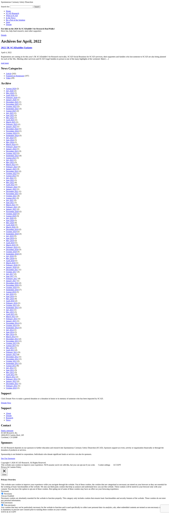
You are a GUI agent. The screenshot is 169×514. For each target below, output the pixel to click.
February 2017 (11, 278)
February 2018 (11, 265)
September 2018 (12, 254)
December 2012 (12, 357)
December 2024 (12, 129)
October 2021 (11, 196)
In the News (10, 18)
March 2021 (10, 205)
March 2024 (10, 144)
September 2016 (12, 290)
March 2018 (10, 263)
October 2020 (11, 214)
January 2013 (11, 354)
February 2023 (11, 167)
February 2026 (11, 97)
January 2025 (11, 127)
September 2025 (12, 109)
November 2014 (12, 323)
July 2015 (10, 310)
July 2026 (10, 91)
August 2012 (11, 366)
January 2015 (11, 321)
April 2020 (10, 225)
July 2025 (10, 113)
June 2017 (10, 276)
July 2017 (10, 274)
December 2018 (12, 249)
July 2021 (10, 200)
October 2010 (11, 388)
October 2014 (11, 325)
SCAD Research (12, 13)
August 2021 (11, 198)
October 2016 (11, 287)
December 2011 (12, 384)
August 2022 (11, 176)
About (8, 413)
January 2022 (11, 189)
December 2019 (12, 229)
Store (8, 22)
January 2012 (11, 381)
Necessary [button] (5, 491)
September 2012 (12, 363)
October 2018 (11, 252)
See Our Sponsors (8, 458)
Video (8, 78)
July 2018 (10, 256)
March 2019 (10, 245)
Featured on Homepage (15, 76)
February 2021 (11, 207)
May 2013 (10, 348)
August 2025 (11, 111)
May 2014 (10, 334)
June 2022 (10, 180)
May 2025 (10, 118)
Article (8, 74)
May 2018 (10, 258)
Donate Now (6, 403)
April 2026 (10, 95)
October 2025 (11, 106)
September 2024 (12, 135)
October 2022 (11, 173)
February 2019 (11, 247)
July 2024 (10, 138)
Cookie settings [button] (104, 465)
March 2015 (10, 316)
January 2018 (11, 267)
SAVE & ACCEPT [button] (8, 512)
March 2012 (10, 377)
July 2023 (10, 160)
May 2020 (10, 223)
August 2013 (11, 346)
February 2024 (11, 147)
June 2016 (10, 296)
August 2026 (11, 89)
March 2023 (10, 165)
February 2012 (11, 379)
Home (8, 11)
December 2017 (12, 270)
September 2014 (12, 328)
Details (3, 35)
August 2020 (11, 216)
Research (9, 418)
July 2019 (10, 236)
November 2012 (12, 359)
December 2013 (12, 339)
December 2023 (12, 151)
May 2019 (10, 240)
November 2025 (12, 104)
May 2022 (10, 182)
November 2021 (12, 194)
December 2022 (12, 171)
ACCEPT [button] (117, 465)
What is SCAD (12, 16)
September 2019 (12, 234)
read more (5, 63)
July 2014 (10, 330)
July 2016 (10, 294)
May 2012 (10, 372)
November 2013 (12, 341)
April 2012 (10, 375)
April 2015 (10, 314)
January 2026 (11, 100)
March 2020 (10, 227)
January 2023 (11, 169)
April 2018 (10, 261)
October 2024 (11, 133)
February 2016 (11, 303)
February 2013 (11, 352)
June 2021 (10, 203)
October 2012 (11, 361)
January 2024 (11, 149)
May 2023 (10, 162)
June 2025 (10, 115)
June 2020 (10, 220)
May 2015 (10, 312)
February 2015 (11, 319)
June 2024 (10, 140)
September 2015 (12, 308)
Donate (9, 24)
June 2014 (10, 332)
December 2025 (12, 102)
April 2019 (10, 243)
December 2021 (12, 191)
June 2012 (10, 370)
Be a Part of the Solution (15, 20)
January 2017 (11, 281)
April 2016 (10, 301)
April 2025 (10, 120)
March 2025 (10, 122)
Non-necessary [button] (7, 503)
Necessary (8, 494)
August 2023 (11, 158)
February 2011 (11, 386)
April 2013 (10, 350)
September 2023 (12, 156)
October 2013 (11, 343)
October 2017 (11, 272)
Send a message (7, 431)
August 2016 (11, 292)
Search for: (5, 7)
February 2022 (11, 187)
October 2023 (11, 153)
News (8, 420)
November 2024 (12, 131)
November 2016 (12, 285)
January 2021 (11, 209)
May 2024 (10, 142)
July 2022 (10, 178)
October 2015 (11, 305)
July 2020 (10, 218)
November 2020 (12, 211)
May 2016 (10, 299)
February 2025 (11, 124)
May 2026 (10, 93)
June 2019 (10, 238)
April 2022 (10, 185)
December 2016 (12, 283)
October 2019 (11, 232)
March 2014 (10, 337)
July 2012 (10, 368)
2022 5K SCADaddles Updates (16, 47)
